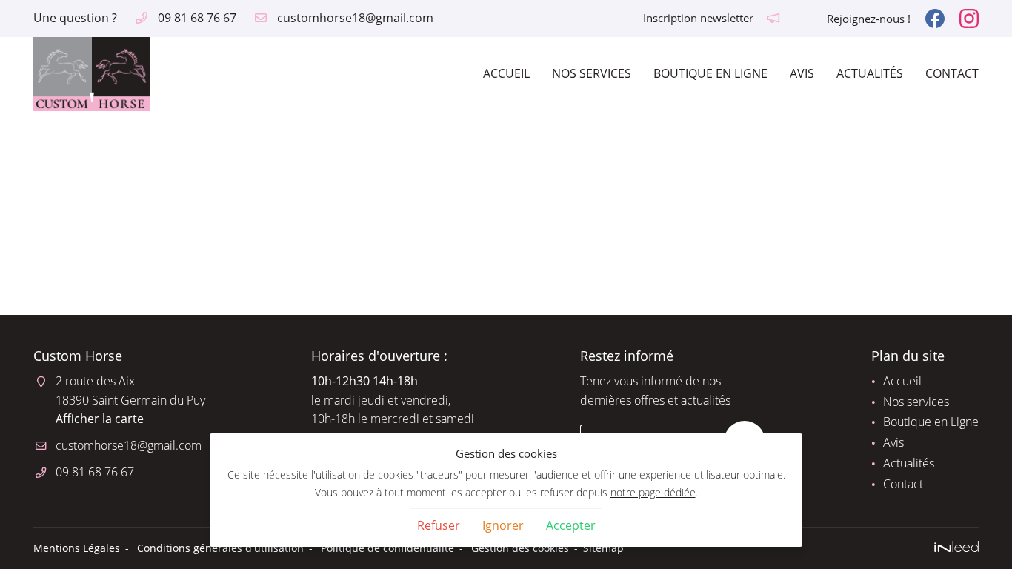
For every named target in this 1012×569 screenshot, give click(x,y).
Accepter (571, 525)
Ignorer (503, 525)
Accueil (506, 73)
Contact (952, 73)
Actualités (869, 73)
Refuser (438, 525)
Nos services (591, 73)
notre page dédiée (653, 492)
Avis (802, 73)
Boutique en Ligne (710, 73)
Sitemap (603, 548)
